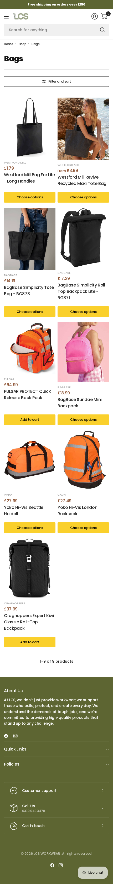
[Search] (102, 30)
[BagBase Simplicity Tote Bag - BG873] (29, 239)
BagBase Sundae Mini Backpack (80, 402)
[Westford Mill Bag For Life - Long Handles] (29, 127)
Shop (23, 44)
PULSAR (9, 379)
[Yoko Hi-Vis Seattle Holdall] (29, 460)
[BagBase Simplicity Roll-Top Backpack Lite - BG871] (83, 238)
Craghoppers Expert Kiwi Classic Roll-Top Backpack (29, 622)
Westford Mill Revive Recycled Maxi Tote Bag (82, 180)
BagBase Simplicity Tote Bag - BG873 (29, 290)
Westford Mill (15, 162)
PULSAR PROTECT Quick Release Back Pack (27, 394)
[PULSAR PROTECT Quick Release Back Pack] (29, 348)
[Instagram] (17, 736)
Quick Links (15, 749)
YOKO (8, 495)
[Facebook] (8, 736)
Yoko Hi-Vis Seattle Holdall (23, 510)
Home (8, 44)
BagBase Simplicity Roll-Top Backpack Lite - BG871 (82, 291)
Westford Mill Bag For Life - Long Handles (29, 178)
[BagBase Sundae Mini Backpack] (83, 352)
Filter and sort (59, 81)
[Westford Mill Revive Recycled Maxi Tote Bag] (83, 129)
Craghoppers (14, 603)
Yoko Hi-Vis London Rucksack (77, 510)
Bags (35, 44)
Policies (11, 764)
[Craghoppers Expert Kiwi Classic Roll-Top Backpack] (29, 568)
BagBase (10, 275)
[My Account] (94, 16)
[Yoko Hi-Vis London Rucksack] (83, 460)
